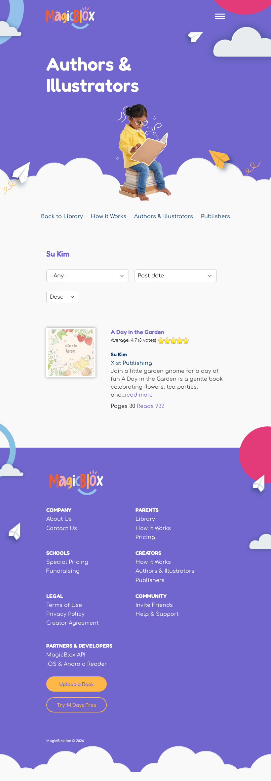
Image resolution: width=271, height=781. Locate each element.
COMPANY (58, 510)
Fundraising (63, 571)
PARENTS (147, 510)
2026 (80, 741)
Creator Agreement (72, 623)
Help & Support (157, 614)
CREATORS (148, 553)
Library (145, 519)
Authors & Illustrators (163, 216)
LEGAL (54, 596)
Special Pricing (67, 562)
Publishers (215, 216)
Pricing (145, 537)
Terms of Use (64, 605)
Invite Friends (154, 605)
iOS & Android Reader (76, 664)
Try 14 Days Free (77, 705)
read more (139, 395)
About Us (59, 519)
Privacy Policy (65, 614)
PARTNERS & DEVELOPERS (79, 645)
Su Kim (119, 354)
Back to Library (62, 216)
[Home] (70, 18)
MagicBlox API (65, 655)
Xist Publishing (131, 363)
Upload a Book (76, 684)
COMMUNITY (151, 596)
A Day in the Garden (137, 331)
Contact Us (61, 528)
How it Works (108, 216)
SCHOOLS (58, 553)
